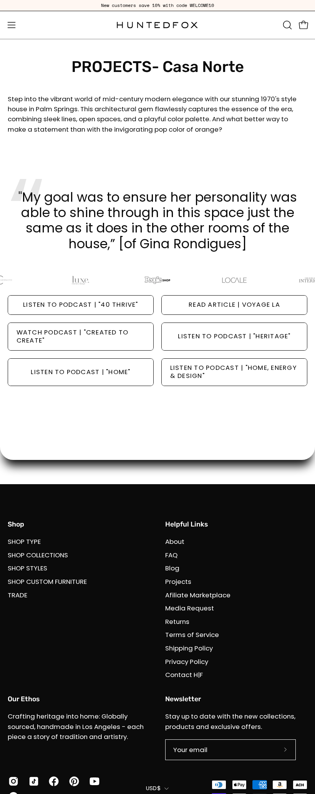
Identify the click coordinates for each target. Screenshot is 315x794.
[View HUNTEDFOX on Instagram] (13, 781)
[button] (286, 25)
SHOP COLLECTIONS (38, 555)
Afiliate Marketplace (197, 594)
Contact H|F (184, 674)
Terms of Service (192, 634)
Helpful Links (186, 524)
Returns (177, 621)
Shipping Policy (189, 648)
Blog (172, 568)
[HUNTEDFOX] (157, 25)
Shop (16, 524)
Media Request (189, 608)
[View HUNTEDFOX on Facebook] (53, 781)
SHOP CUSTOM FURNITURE (47, 581)
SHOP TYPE (24, 541)
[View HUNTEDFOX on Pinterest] (73, 781)
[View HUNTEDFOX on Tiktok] (33, 781)
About (174, 541)
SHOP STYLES (27, 568)
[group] (157, 5)
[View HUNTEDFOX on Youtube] (94, 781)
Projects (178, 581)
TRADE (17, 594)
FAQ (171, 555)
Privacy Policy (186, 661)
